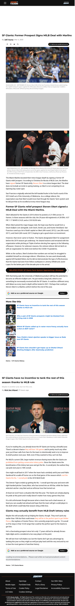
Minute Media (14, 597)
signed (12, 183)
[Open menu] (5, 3)
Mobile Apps (10, 585)
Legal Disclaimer (41, 588)
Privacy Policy (56, 585)
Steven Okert (38, 183)
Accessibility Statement (60, 588)
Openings (22, 581)
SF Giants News (17, 565)
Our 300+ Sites (56, 581)
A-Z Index (9, 592)
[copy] (17, 44)
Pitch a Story (40, 585)
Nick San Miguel (11, 390)
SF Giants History (18, 361)
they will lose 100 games (34, 449)
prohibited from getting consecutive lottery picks (24, 462)
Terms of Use (10, 588)
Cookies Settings (25, 592)
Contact (38, 581)
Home (8, 361)
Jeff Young (8, 40)
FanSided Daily (24, 585)
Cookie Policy (24, 588)
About (7, 581)
